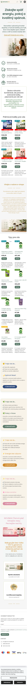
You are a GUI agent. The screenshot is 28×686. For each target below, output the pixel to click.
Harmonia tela (6, 646)
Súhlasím (20, 682)
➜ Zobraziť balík (10, 386)
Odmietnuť (7, 682)
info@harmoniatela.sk (8, 641)
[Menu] (24, 1)
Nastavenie (13, 678)
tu (14, 674)
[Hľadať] (17, 1)
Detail (4, 138)
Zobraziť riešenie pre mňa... (14, 35)
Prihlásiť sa (5, 634)
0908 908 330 (6, 643)
